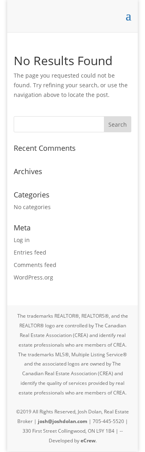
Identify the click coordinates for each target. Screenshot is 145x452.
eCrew (88, 440)
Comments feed (35, 265)
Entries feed (30, 252)
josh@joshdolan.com (62, 421)
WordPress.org (33, 277)
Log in (22, 240)
